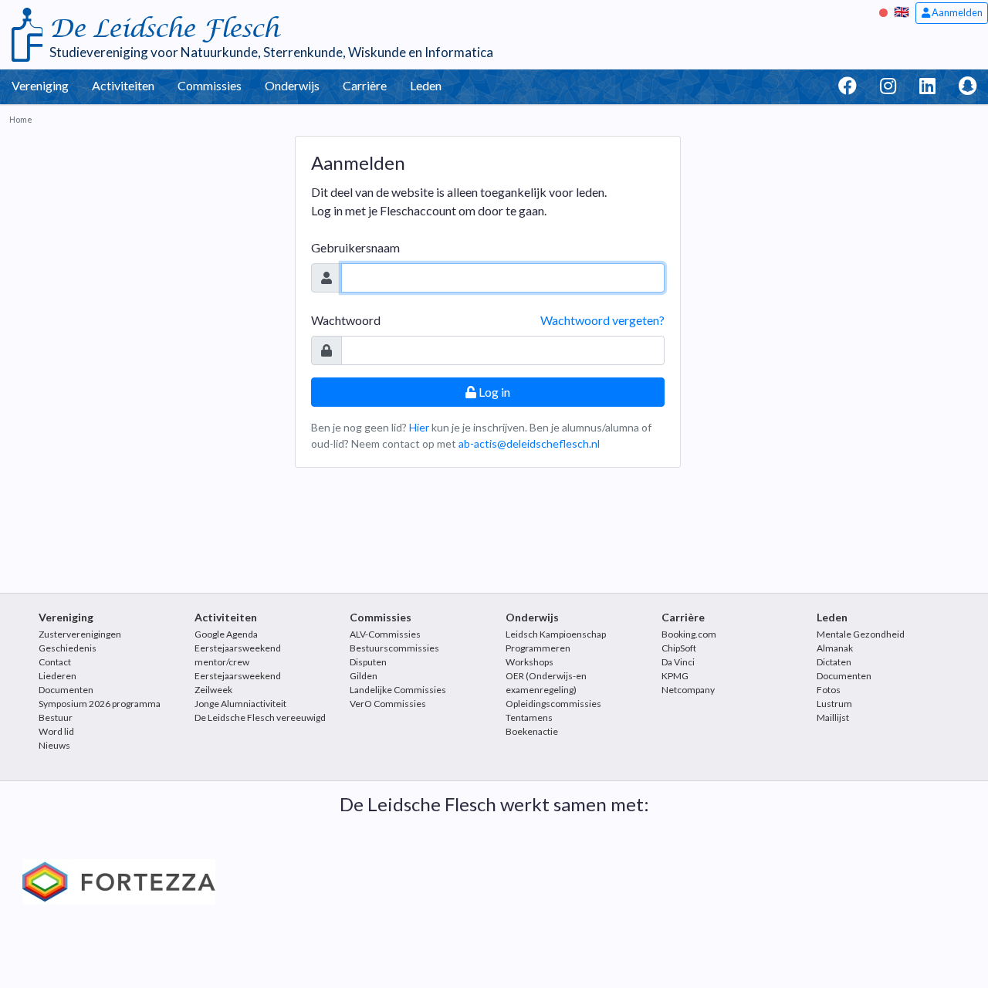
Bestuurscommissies (394, 648)
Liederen (57, 676)
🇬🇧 (901, 11)
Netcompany (688, 689)
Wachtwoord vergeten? (602, 320)
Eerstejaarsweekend (238, 676)
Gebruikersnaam (355, 247)
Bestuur (56, 717)
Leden (426, 85)
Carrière (365, 85)
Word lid (56, 731)
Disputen (368, 662)
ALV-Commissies (385, 634)
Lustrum (834, 703)
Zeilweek (213, 689)
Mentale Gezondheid (861, 634)
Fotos (829, 689)
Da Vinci (678, 662)
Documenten (66, 689)
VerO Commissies (388, 703)
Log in (493, 391)
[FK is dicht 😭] (885, 11)
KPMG (675, 676)
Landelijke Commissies (398, 689)
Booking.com (688, 634)
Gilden (363, 676)
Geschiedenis (67, 648)
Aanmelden (956, 12)
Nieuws (54, 745)
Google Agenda (226, 634)
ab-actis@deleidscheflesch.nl (529, 443)
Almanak (835, 648)
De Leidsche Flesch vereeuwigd (260, 717)
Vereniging (40, 85)
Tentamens (529, 717)
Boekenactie (532, 731)
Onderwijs (292, 85)
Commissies (210, 85)
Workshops (529, 662)
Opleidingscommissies (553, 703)
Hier (419, 427)
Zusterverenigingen (80, 634)
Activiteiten (123, 85)
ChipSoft (678, 648)
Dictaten (834, 662)
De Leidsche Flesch (164, 29)
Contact (55, 662)
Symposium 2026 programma (100, 703)
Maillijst (833, 717)
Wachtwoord (346, 320)
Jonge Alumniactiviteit (240, 703)
